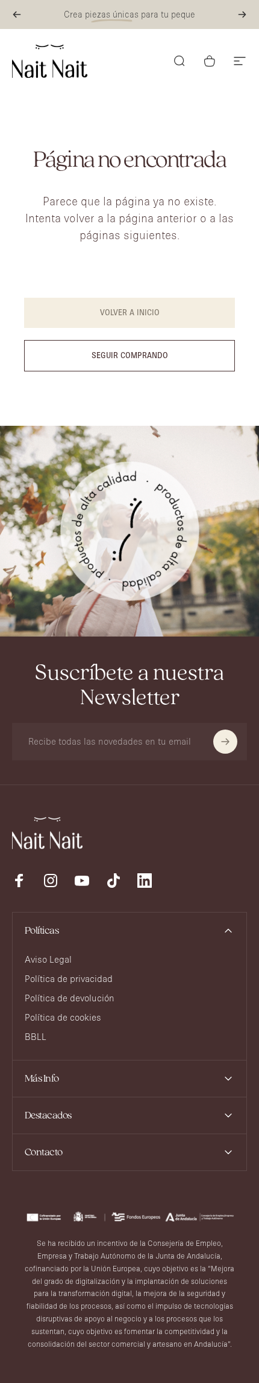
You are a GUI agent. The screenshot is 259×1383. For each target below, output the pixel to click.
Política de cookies (63, 1017)
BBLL (35, 1037)
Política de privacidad (69, 979)
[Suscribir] (225, 742)
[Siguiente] (242, 14)
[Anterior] (17, 14)
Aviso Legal (48, 959)
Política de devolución (69, 998)
